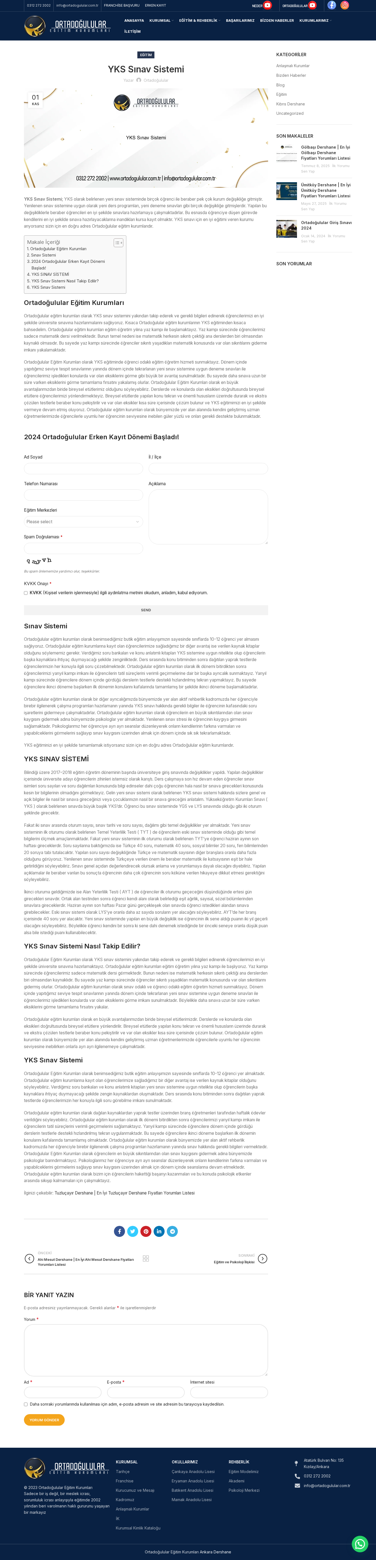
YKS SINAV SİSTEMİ (50, 274)
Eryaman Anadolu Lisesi (193, 1481)
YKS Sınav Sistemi (48, 287)
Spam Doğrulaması (43, 536)
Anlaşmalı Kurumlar (293, 65)
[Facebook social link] (119, 1231)
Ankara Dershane (215, 1552)
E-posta (116, 1382)
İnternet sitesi (202, 1382)
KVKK (36, 592)
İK (117, 1518)
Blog (280, 85)
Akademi (236, 1481)
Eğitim (146, 55)
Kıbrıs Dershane (290, 104)
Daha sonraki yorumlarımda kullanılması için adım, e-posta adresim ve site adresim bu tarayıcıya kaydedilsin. (127, 1404)
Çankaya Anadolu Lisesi (193, 1471)
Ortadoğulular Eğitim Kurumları (58, 248)
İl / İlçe (155, 457)
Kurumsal (127, 1462)
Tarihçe (123, 1471)
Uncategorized (290, 113)
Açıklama (157, 483)
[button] (360, 1544)
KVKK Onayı (37, 583)
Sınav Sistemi (43, 255)
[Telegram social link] (172, 1231)
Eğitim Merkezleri (40, 510)
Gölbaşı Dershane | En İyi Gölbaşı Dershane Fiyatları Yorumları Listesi (325, 152)
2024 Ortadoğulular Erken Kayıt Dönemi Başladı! (68, 264)
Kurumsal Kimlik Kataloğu (138, 1528)
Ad (28, 1382)
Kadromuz (125, 1499)
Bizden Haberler (291, 75)
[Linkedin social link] (159, 1231)
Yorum (31, 1319)
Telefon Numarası (41, 483)
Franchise (124, 1481)
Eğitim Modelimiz (244, 1471)
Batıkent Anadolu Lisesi (192, 1490)
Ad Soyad (33, 457)
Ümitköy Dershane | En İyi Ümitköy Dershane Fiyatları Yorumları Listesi (326, 190)
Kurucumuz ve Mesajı (135, 1490)
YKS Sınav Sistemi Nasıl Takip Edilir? (65, 281)
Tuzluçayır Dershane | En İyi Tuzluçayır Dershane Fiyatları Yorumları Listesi (125, 1193)
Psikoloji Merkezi (244, 1490)
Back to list (146, 1258)
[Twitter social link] (132, 1231)
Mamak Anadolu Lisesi (192, 1499)
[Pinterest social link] (145, 1231)
